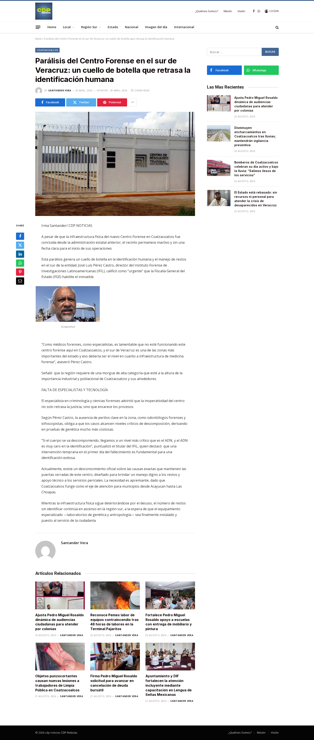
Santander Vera (59, 90)
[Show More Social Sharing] (132, 102)
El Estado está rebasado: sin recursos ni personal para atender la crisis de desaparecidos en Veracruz (255, 199)
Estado (113, 27)
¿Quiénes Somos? (206, 11)
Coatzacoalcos (47, 50)
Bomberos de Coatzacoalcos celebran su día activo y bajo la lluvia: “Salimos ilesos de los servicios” (256, 168)
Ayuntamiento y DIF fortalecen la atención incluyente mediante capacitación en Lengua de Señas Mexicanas (168, 685)
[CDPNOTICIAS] (43, 11)
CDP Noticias (69, 732)
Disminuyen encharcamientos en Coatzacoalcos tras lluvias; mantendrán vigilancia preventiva (255, 136)
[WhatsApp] (20, 263)
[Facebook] (20, 236)
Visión (241, 11)
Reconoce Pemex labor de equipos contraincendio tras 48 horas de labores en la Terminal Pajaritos (114, 622)
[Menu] (38, 27)
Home (51, 27)
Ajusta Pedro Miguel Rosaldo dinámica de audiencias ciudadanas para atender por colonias (59, 622)
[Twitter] (20, 245)
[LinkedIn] (20, 254)
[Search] (277, 27)
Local (67, 27)
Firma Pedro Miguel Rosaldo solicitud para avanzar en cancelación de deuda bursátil (113, 683)
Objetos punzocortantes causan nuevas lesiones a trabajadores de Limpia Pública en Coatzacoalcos (57, 683)
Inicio (38, 39)
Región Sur (89, 27)
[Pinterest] (20, 272)
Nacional (131, 27)
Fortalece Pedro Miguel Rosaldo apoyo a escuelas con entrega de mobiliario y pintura (168, 622)
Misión (228, 11)
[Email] (20, 281)
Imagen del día (156, 27)
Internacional (184, 27)
